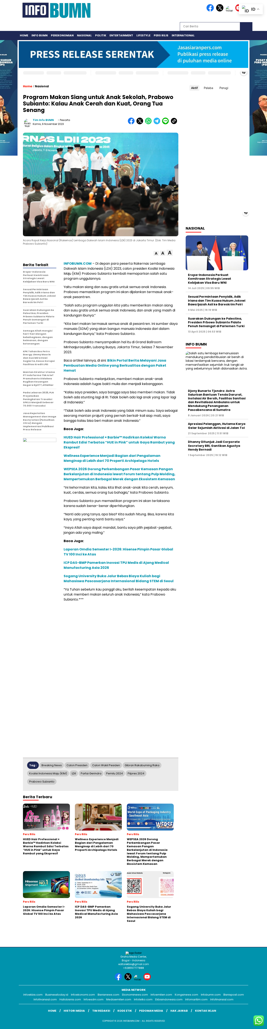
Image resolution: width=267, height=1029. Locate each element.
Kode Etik (124, 1011)
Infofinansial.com (45, 999)
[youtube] (148, 979)
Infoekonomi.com (83, 995)
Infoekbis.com (33, 995)
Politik (100, 35)
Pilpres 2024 (136, 773)
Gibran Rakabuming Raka (142, 765)
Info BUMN (39, 35)
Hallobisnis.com (70, 999)
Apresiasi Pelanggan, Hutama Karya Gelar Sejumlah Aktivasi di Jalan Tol (216, 426)
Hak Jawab (179, 1011)
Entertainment (121, 35)
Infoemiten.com (161, 995)
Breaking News (52, 765)
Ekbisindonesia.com (169, 999)
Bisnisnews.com (108, 995)
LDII (74, 773)
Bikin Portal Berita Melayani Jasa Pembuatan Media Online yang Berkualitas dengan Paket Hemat (115, 365)
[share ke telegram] (158, 123)
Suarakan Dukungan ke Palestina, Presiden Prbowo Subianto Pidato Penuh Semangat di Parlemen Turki (216, 322)
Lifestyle (143, 35)
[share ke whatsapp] (149, 123)
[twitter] (220, 10)
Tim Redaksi (101, 1011)
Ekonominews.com (135, 995)
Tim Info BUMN (43, 120)
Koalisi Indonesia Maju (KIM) (48, 773)
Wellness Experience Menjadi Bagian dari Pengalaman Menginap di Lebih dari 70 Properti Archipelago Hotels (112, 458)
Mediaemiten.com (118, 999)
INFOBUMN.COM (78, 263)
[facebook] (211, 10)
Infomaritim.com (196, 999)
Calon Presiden (77, 765)
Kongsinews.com (186, 995)
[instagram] (230, 10)
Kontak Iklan (205, 1011)
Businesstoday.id (56, 995)
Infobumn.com (211, 995)
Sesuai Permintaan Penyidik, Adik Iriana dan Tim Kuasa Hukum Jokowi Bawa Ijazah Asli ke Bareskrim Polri (216, 300)
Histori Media (74, 1011)
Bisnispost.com (233, 995)
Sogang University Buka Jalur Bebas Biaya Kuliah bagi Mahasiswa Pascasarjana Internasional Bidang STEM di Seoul (119, 578)
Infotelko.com (143, 999)
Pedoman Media (151, 1011)
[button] (156, 253)
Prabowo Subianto (41, 782)
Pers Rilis (161, 35)
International (183, 35)
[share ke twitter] (140, 123)
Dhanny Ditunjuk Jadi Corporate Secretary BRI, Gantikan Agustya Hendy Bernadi (214, 445)
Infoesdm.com (93, 999)
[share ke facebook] (132, 123)
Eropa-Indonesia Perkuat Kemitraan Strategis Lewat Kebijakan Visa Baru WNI (209, 279)
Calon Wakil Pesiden (106, 765)
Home (24, 35)
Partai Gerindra (91, 773)
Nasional (84, 35)
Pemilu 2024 (114, 773)
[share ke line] (166, 123)
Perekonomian (62, 35)
